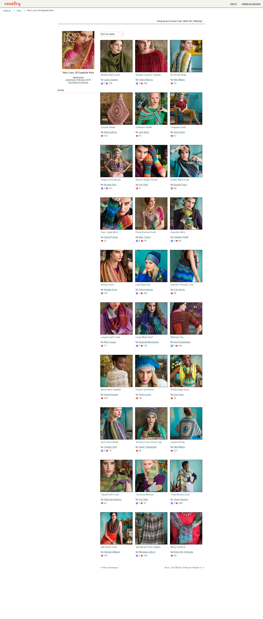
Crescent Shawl (144, 127)
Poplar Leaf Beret (145, 389)
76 (174, 83)
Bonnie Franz (180, 184)
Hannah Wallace (112, 552)
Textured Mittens (145, 494)
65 (174, 555)
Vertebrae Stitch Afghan (148, 547)
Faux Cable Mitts (109, 232)
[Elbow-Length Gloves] (151, 161)
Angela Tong (110, 289)
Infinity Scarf (107, 284)
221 (110, 188)
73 (109, 450)
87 (174, 135)
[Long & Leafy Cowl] (116, 318)
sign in (233, 3)
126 (145, 555)
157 (105, 293)
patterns (7, 10)
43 (105, 503)
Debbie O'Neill (181, 237)
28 (139, 450)
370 (105, 398)
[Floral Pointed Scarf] (151, 213)
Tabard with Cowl (110, 494)
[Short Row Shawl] (116, 423)
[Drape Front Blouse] (116, 161)
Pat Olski (143, 184)
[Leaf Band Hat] (151, 266)
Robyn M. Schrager (183, 552)
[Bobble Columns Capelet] (151, 56)
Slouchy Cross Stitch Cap (149, 442)
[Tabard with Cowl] (116, 476)
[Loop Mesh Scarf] (151, 318)
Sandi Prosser (111, 237)
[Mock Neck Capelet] (116, 371)
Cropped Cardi (178, 127)
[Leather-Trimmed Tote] (186, 266)
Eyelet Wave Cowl (180, 179)
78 (145, 240)
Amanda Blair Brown (149, 342)
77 (105, 345)
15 (144, 503)
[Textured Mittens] (151, 476)
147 (105, 555)
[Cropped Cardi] (186, 108)
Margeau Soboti (147, 552)
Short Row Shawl (109, 442)
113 (145, 345)
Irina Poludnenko (182, 342)
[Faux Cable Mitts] (116, 213)
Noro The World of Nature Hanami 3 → (184, 567)
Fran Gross (179, 289)
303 (145, 293)
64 (179, 240)
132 (105, 135)
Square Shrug (177, 442)
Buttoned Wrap (178, 74)
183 (180, 345)
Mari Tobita (145, 237)
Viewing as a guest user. (179, 21)
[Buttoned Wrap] (186, 56)
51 (139, 188)
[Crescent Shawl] (151, 108)
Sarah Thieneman (148, 447)
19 (174, 398)
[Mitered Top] (186, 318)
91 (139, 135)
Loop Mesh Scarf (144, 337)
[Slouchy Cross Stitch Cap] (151, 423)
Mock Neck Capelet (111, 389)
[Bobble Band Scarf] (116, 56)
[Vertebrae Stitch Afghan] (151, 528)
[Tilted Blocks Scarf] (186, 476)
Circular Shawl (108, 127)
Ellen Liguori (110, 342)
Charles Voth (110, 447)
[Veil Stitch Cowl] (116, 528)
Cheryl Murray (146, 79)
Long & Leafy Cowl (110, 337)
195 (145, 83)
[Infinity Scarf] (116, 266)
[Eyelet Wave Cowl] (186, 161)
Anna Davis (179, 132)
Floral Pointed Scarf (146, 232)
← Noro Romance (109, 567)
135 (110, 83)
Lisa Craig (179, 394)
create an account (251, 3)
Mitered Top (177, 337)
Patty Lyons (145, 394)
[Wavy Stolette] (186, 528)
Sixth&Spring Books (78, 82)
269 (180, 503)
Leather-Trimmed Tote (182, 284)
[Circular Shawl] (116, 108)
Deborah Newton (113, 499)
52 (105, 240)
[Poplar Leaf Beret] (151, 371)
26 (174, 293)
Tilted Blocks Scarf (180, 494)
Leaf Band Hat (143, 284)
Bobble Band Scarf (110, 74)
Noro (19, 10)
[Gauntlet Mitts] (186, 213)
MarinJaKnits (110, 132)
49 (174, 188)
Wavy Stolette (178, 547)
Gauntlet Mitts (178, 232)
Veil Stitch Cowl (109, 547)
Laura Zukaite (111, 79)
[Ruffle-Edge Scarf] (186, 371)
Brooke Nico (110, 184)
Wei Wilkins (179, 79)
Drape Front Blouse (111, 179)
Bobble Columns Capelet (148, 74)
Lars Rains (144, 132)
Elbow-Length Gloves (147, 179)
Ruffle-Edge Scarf (180, 389)
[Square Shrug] (186, 423)
